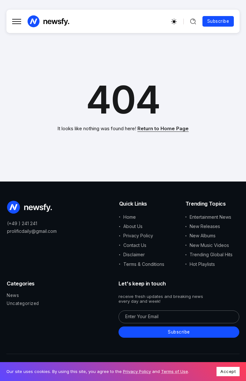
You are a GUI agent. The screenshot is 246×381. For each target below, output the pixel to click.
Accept (228, 371)
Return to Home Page (163, 128)
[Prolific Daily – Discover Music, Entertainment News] (48, 21)
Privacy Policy (137, 371)
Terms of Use (174, 371)
